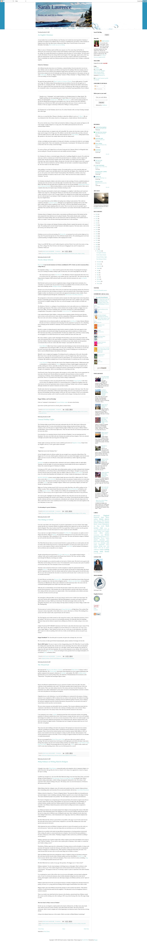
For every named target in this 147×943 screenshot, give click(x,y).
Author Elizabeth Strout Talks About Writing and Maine (105, 474)
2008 (96, 246)
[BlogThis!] (67, 251)
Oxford (59, 253)
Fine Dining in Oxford (45, 520)
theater (107, 547)
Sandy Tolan (100, 352)
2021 (96, 218)
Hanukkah (40, 462)
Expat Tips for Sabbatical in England (104, 406)
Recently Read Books (102, 297)
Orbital (99, 330)
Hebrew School (78, 472)
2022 (96, 216)
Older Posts (86, 928)
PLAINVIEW (85, 940)
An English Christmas (45, 35)
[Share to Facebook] (70, 251)
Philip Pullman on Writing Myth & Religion (53, 762)
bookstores (44, 411)
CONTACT (88, 28)
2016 (96, 229)
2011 (96, 240)
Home (63, 928)
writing (82, 253)
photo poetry (101, 541)
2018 (96, 225)
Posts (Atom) (47, 931)
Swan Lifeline (75, 134)
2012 (96, 238)
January (98, 283)
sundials (55, 714)
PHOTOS (64, 28)
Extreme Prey (98, 151)
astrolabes (63, 673)
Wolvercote (66, 554)
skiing (100, 546)
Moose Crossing (58, 513)
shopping (96, 546)
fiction (52, 411)
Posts (97, 86)
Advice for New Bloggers (99, 70)
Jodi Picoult (73, 321)
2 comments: (58, 511)
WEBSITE (47, 28)
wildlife (102, 549)
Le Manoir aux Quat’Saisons (74, 581)
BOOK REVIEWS (71, 28)
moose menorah (51, 479)
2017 (96, 227)
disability (107, 533)
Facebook (97, 69)
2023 (96, 214)
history (52, 755)
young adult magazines (98, 553)
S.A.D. (50, 269)
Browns (45, 569)
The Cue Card (98, 160)
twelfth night (43, 74)
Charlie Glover (54, 99)
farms (102, 535)
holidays (55, 253)
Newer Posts (41, 928)
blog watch (100, 526)
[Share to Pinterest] (71, 251)
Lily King (100, 326)
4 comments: (58, 409)
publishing (74, 411)
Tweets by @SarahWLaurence (100, 290)
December (99, 251)
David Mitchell (43, 346)
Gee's (45, 652)
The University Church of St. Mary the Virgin (63, 778)
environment (96, 535)
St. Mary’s (80, 116)
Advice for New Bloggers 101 (104, 460)
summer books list (98, 547)
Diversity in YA (98, 181)
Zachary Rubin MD (98, 322)
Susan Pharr (69, 546)
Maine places (104, 519)
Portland (100, 524)
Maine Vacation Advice (99, 72)
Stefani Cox (98, 176)
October (99, 264)
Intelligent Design (57, 286)
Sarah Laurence (54, 7)
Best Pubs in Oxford (104, 446)
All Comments (99, 88)
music (108, 539)
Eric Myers (103, 55)
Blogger (95, 940)
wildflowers (96, 549)
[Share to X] (68, 251)
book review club (101, 527)
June (98, 272)
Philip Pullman (75, 669)
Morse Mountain (97, 521)
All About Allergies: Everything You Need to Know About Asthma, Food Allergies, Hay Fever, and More (101, 318)
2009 (96, 244)
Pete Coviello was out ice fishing (57, 44)
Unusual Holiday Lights (62, 402)
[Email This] (65, 251)
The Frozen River (101, 336)
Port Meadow (72, 253)
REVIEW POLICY (80, 28)
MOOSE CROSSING (43, 477)
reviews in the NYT (67, 311)
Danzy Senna (101, 343)
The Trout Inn (50, 650)
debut (101, 533)
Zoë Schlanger (97, 306)
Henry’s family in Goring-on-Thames (63, 81)
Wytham (54, 534)
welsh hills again (99, 138)
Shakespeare (105, 524)
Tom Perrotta (59, 274)
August (98, 268)
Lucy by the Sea (101, 354)
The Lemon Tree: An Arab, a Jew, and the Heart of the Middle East (103, 349)
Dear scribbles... (98, 173)
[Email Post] (63, 251)
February (99, 281)
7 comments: (58, 656)
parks (95, 541)
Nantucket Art (102, 75)
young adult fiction (43, 413)
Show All (107, 154)
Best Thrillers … (98, 161)
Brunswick (44, 253)
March (98, 279)
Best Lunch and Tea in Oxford (104, 488)
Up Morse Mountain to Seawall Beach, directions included (104, 392)
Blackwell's (40, 264)
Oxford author (53, 671)
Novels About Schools (45, 260)
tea (104, 547)
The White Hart (67, 533)
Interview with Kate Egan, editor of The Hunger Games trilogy (104, 420)
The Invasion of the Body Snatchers (74, 294)
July (98, 270)
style (108, 546)
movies (55, 411)
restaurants (72, 658)
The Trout (60, 554)
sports (104, 546)
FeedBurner (104, 105)
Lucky (99, 360)
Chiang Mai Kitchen (66, 609)
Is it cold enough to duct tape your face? (105, 378)
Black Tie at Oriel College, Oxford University (102, 501)
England (48, 253)
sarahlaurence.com (98, 208)
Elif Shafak (100, 312)
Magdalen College (76, 442)
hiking (52, 253)
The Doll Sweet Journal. (101, 132)
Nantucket (107, 521)
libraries (102, 538)
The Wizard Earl (43, 665)
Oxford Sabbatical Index (99, 73)
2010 (96, 242)
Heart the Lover (101, 324)
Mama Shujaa (98, 143)
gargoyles (48, 923)
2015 (96, 231)
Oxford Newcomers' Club (58, 739)
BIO (51, 28)
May (98, 274)
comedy (103, 531)
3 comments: (58, 251)
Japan (102, 517)
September (99, 266)
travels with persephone (100, 127)
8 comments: (58, 921)
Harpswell (96, 517)
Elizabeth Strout (101, 355)
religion (79, 253)
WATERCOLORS (57, 28)
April (98, 277)
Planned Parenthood (73, 489)
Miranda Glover (66, 99)
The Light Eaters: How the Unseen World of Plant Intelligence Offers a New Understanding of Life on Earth (101, 302)
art (94, 526)
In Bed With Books (99, 165)
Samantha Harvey (101, 331)
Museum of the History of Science (54, 669)
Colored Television (102, 342)
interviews (96, 538)
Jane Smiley (100, 361)
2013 (96, 236)
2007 (96, 249)
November (99, 261)
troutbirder (98, 149)
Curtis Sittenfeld (43, 362)
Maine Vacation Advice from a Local (104, 434)
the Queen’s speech (53, 202)
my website (96, 67)
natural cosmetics (47, 490)
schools (85, 411)
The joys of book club (100, 139)
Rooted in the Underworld (100, 128)
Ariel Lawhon (100, 337)
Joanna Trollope (77, 380)
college (99, 531)
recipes (95, 544)
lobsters (107, 538)
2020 (96, 220)
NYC (63, 513)
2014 (96, 233)
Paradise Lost (80, 856)
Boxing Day (63, 234)
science (74, 755)
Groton (58, 364)
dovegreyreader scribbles (101, 171)
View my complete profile (99, 57)
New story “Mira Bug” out (100, 177)
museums (56, 755)
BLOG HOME (40, 28)
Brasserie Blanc (58, 579)
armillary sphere (82, 673)
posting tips (97, 543)
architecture (44, 755)
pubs (76, 253)
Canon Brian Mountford (82, 790)
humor (107, 536)
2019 (96, 223)
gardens (96, 536)
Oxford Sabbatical (65, 253)
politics (70, 411)
